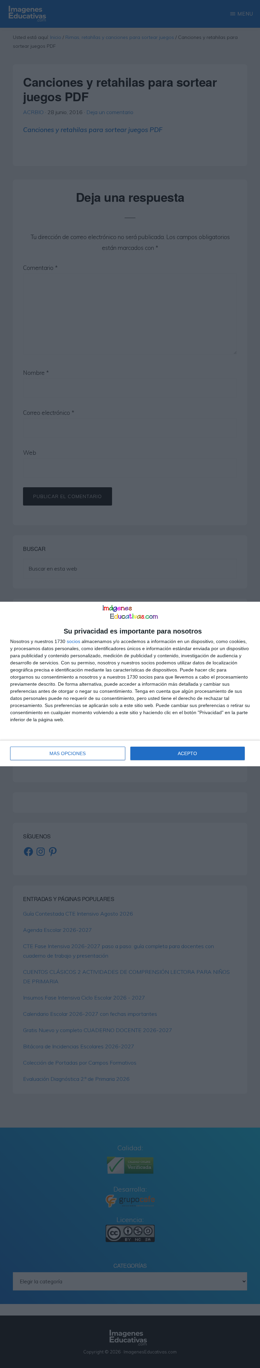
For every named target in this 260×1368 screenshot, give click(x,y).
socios (73, 641)
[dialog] (130, 684)
